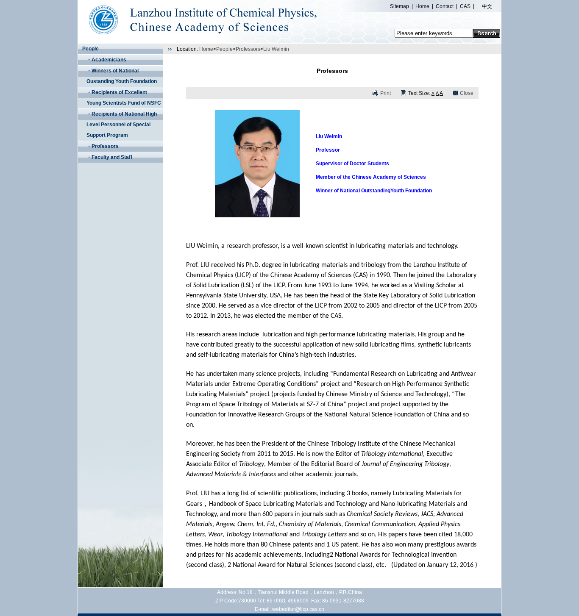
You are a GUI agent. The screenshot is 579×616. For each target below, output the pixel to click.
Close (466, 93)
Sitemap (399, 6)
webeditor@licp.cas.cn (298, 609)
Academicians (109, 60)
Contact (445, 6)
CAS (465, 6)
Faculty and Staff (112, 157)
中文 (487, 6)
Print (385, 93)
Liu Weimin (276, 49)
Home (422, 6)
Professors (105, 146)
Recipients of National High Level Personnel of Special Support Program (121, 124)
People (224, 49)
